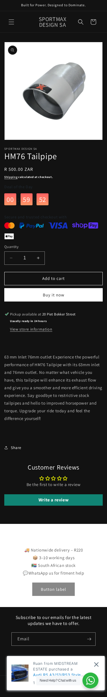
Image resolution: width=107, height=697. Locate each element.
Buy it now (53, 295)
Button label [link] (53, 589)
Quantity (11, 246)
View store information (31, 329)
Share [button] (16, 447)
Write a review (53, 500)
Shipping (11, 177)
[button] (11, 22)
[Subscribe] (89, 639)
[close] (96, 664)
